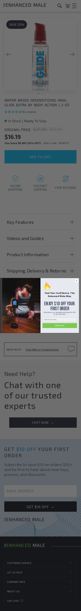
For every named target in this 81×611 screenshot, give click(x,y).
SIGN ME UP (60, 325)
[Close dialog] (76, 280)
